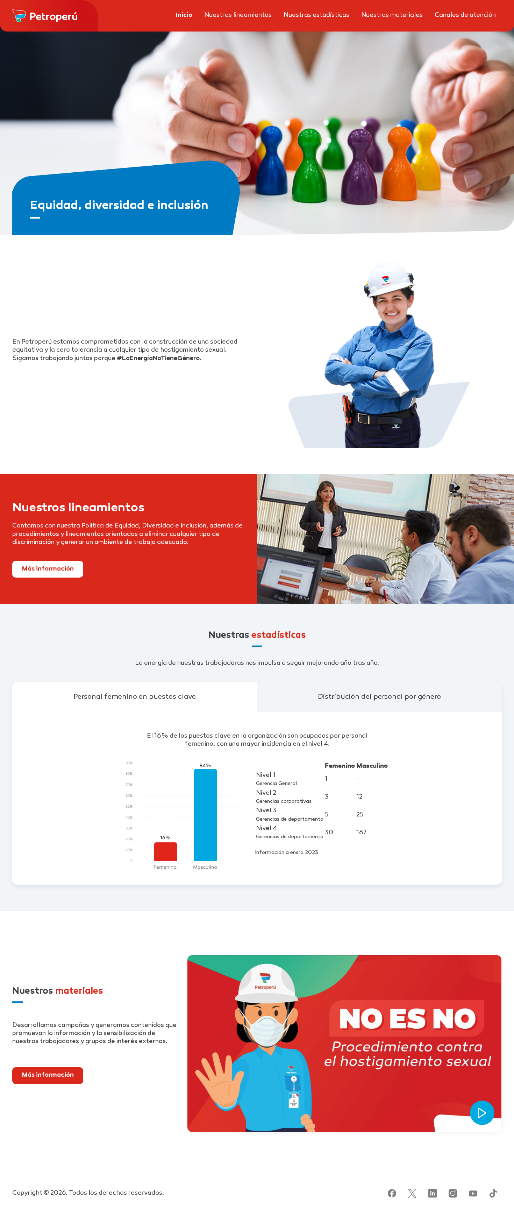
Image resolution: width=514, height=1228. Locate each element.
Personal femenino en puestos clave (134, 697)
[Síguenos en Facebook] (392, 1193)
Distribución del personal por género (379, 697)
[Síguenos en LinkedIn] (432, 1193)
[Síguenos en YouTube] (473, 1193)
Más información (48, 569)
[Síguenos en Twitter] (412, 1193)
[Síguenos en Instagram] (452, 1193)
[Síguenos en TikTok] (493, 1193)
